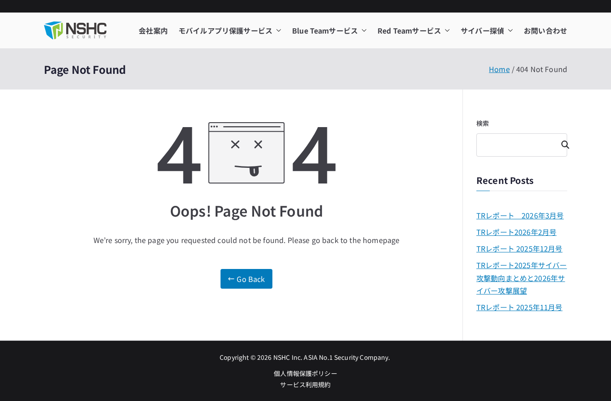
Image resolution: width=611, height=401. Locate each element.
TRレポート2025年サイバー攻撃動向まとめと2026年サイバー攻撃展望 (521, 278)
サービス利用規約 (305, 384)
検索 (482, 123)
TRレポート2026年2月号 (516, 231)
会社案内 (153, 30)
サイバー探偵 (482, 30)
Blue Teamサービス (325, 30)
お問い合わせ (545, 30)
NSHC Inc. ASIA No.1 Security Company (330, 357)
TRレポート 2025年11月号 (519, 307)
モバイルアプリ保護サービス (225, 30)
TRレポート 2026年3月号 (520, 215)
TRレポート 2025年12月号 (519, 248)
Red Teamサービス (409, 30)
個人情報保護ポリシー (305, 373)
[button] (276, 30)
